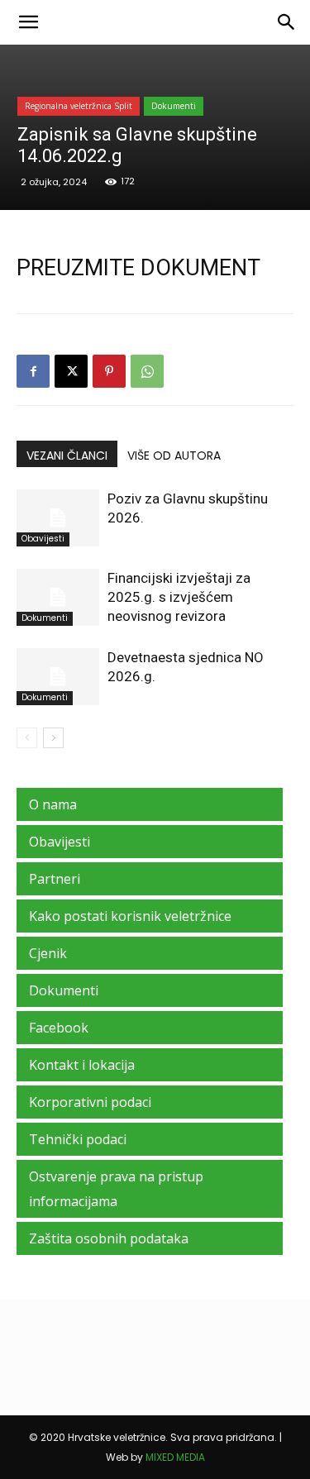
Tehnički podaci (77, 1139)
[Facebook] (33, 371)
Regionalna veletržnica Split (78, 106)
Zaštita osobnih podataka (108, 1238)
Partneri (54, 879)
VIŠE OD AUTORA (174, 455)
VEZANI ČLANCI (66, 455)
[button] (28, 22)
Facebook (58, 1028)
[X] (71, 371)
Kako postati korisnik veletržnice (130, 916)
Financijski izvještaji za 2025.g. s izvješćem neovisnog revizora (178, 597)
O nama (53, 804)
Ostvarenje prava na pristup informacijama (116, 1188)
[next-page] (53, 738)
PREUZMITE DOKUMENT (138, 268)
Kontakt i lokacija (82, 1065)
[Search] (287, 22)
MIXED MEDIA (175, 1457)
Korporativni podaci (90, 1102)
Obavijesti (42, 538)
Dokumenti (173, 106)
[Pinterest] (109, 371)
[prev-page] (27, 738)
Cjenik (48, 953)
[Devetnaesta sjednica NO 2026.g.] (58, 676)
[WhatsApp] (147, 371)
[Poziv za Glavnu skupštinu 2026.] (58, 517)
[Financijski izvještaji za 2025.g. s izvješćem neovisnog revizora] (58, 597)
